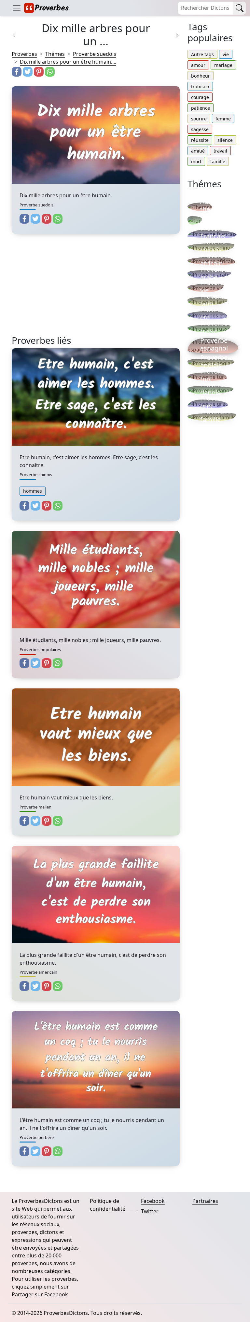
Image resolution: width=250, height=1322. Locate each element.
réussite (200, 140)
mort (196, 161)
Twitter (150, 1211)
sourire (199, 119)
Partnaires (205, 1201)
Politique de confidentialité (107, 1204)
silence (225, 140)
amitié (198, 151)
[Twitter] (28, 72)
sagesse (200, 129)
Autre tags (202, 54)
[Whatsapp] (50, 72)
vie (226, 54)
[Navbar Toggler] (16, 8)
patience (200, 108)
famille (217, 161)
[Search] (239, 8)
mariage (223, 65)
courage (200, 97)
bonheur (200, 76)
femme (223, 119)
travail (220, 151)
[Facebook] (16, 72)
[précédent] (18, 34)
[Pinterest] (39, 72)
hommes (32, 491)
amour (198, 65)
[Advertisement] (96, 289)
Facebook (153, 1201)
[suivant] (173, 34)
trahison (200, 86)
